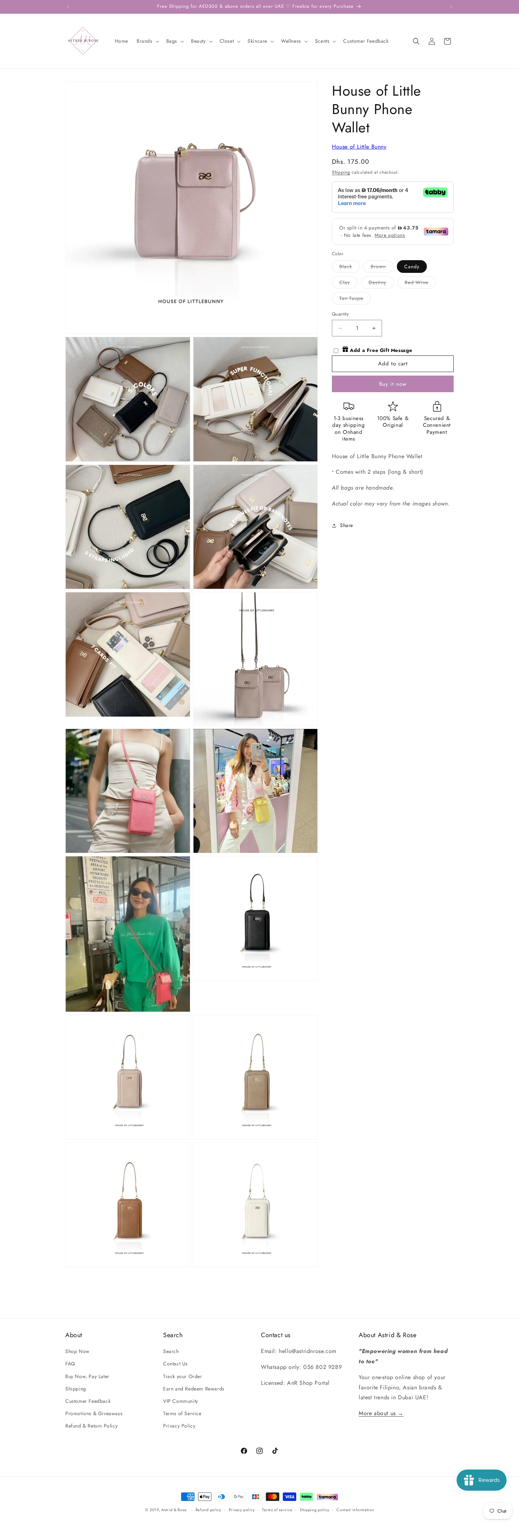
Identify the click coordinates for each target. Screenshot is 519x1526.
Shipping (341, 172)
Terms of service (277, 1509)
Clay (348, 284)
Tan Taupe (355, 300)
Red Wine (420, 284)
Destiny (381, 284)
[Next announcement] (451, 6)
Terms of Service (182, 1413)
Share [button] (346, 525)
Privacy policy (242, 1509)
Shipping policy (314, 1509)
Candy (411, 266)
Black (349, 268)
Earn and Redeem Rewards (194, 1388)
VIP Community (180, 1401)
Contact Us (175, 1363)
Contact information (355, 1509)
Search (171, 1351)
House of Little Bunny (359, 147)
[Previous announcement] (68, 6)
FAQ (70, 1363)
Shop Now (77, 1351)
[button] (147, 41)
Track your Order (182, 1376)
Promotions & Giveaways (94, 1413)
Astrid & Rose (173, 1510)
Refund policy (208, 1509)
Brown (382, 268)
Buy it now (392, 384)
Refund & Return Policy (91, 1425)
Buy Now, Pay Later (87, 1376)
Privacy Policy (179, 1425)
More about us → (381, 1413)
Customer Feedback (88, 1401)
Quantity (340, 314)
